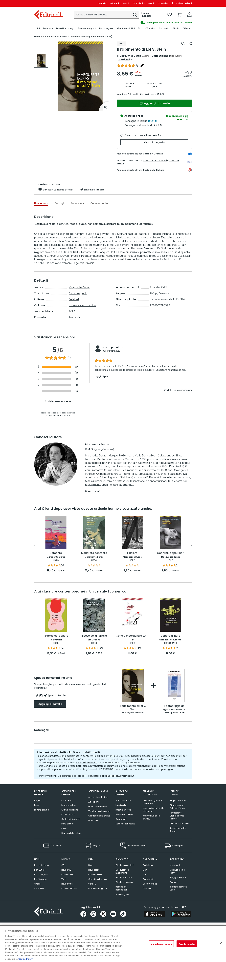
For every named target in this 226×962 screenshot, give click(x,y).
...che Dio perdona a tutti (132, 636)
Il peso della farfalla (94, 636)
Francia (100, 189)
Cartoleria (148, 865)
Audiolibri (39, 888)
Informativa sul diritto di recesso (153, 810)
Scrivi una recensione (58, 401)
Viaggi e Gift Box (178, 877)
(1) (69, 358)
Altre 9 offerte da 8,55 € (151, 94)
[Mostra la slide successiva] (191, 546)
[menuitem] (38, 28)
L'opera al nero (170, 636)
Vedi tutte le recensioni (178, 390)
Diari (145, 869)
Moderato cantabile (94, 553)
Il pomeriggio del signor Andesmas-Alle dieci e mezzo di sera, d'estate (174, 707)
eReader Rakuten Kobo (178, 888)
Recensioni (77, 203)
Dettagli (59, 203)
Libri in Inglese (41, 874)
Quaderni (147, 888)
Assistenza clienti (184, 3)
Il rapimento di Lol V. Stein (133, 707)
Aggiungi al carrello (156, 103)
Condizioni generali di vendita (152, 802)
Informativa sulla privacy (151, 817)
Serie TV (92, 883)
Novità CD (66, 869)
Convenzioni (163, 3)
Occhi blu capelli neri (170, 553)
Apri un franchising (98, 797)
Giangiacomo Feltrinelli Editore (177, 807)
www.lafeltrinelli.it (86, 762)
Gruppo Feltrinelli (178, 800)
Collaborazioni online (99, 815)
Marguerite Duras (130, 55)
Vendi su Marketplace (99, 811)
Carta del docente (70, 819)
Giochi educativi (123, 877)
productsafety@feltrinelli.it (118, 775)
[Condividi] (190, 44)
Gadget (174, 882)
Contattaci (121, 819)
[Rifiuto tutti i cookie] (220, 943)
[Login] (189, 15)
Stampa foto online (71, 833)
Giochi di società (124, 882)
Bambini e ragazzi (97, 888)
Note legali (41, 730)
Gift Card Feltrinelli (70, 809)
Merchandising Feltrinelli (177, 871)
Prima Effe (93, 820)
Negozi (126, 3)
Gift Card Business (97, 806)
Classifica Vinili (69, 888)
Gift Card (114, 3)
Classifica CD (68, 874)
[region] (113, 943)
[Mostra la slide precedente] (35, 546)
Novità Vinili (67, 883)
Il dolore (132, 553)
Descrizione (41, 203)
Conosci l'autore (100, 203)
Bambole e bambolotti (121, 888)
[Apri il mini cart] (179, 15)
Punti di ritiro (138, 3)
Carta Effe (66, 800)
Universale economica (82, 305)
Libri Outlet (39, 869)
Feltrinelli (124, 59)
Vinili (63, 879)
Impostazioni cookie (161, 943)
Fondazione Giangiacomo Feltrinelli (177, 815)
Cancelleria (148, 879)
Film (90, 865)
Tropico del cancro (56, 636)
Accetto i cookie (187, 943)
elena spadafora (112, 347)
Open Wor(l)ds (150, 883)
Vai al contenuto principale (48, 3)
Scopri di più (92, 491)
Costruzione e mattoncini (122, 871)
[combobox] (106, 15)
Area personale (123, 800)
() (137, 65)
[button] (135, 15)
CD (62, 865)
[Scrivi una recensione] (142, 65)
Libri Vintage (40, 879)
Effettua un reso (123, 809)
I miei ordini (121, 805)
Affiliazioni (93, 801)
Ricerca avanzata (146, 14)
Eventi (151, 3)
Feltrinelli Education (179, 823)
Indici (64, 828)
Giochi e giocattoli (124, 865)
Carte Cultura (68, 814)
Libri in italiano (41, 865)
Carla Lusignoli (161, 55)
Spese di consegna (125, 823)
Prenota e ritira (68, 805)
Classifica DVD (95, 874)
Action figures (122, 894)
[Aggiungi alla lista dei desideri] (183, 43)
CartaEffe (102, 3)
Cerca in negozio (154, 142)
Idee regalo (175, 865)
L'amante (56, 553)
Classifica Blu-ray (97, 879)
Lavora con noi (41, 809)
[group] (152, 23)
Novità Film (93, 869)
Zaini (145, 874)
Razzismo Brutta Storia (178, 829)
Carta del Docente (153, 153)
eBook (37, 883)
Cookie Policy (25, 958)
